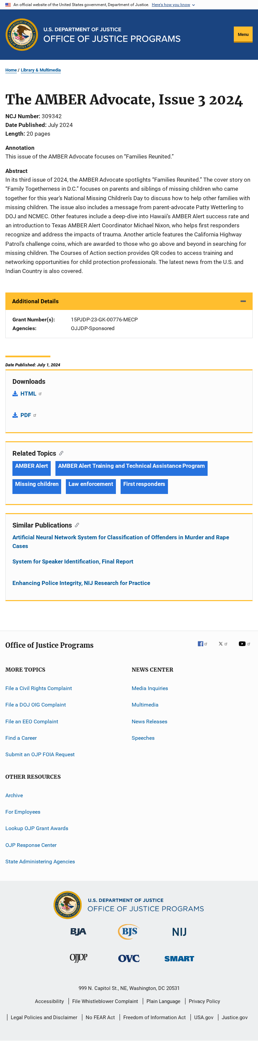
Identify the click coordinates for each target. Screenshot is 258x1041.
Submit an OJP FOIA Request (40, 754)
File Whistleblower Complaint (105, 1001)
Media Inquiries (150, 688)
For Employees (22, 812)
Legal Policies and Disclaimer (44, 1017)
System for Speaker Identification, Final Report (72, 561)
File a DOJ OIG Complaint (35, 704)
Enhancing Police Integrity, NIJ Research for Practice (81, 583)
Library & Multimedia (41, 70)
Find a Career (21, 738)
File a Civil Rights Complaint (38, 688)
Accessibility (49, 1001)
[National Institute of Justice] (179, 937)
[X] (225, 648)
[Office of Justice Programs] (21, 34)
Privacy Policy (204, 1001)
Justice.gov (235, 1017)
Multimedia (145, 704)
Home (11, 70)
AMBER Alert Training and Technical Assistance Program (131, 465)
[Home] (112, 35)
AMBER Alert (31, 465)
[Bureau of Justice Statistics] (129, 941)
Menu (243, 34)
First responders (144, 484)
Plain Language (163, 1001)
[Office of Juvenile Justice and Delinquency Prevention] (78, 964)
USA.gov (203, 1017)
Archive (14, 795)
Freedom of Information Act (154, 1017)
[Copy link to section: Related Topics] (59, 452)
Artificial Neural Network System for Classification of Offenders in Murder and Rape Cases (120, 541)
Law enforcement (91, 484)
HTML (29, 393)
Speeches (143, 738)
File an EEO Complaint (31, 721)
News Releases (149, 721)
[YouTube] (245, 648)
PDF (26, 415)
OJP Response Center (30, 845)
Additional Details (35, 301)
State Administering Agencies (40, 861)
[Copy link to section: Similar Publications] (75, 524)
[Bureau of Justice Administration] (78, 937)
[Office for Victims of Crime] (129, 963)
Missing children (36, 484)
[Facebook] (205, 648)
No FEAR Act (100, 1017)
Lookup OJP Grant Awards (36, 828)
